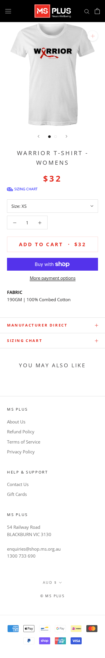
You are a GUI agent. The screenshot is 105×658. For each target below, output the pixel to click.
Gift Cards (17, 494)
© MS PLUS (52, 595)
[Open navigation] (8, 11)
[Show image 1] (49, 136)
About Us (16, 422)
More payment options (53, 278)
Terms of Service (23, 442)
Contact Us (18, 484)
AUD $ (50, 582)
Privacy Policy (21, 452)
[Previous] (38, 136)
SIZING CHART (24, 340)
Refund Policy (20, 431)
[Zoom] (93, 36)
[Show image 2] (55, 136)
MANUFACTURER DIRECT (37, 325)
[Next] (66, 136)
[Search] (87, 10)
